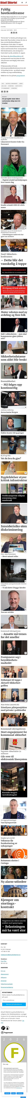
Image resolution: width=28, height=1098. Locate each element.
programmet (21, 75)
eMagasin (4, 977)
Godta (13, 1093)
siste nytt (18, 86)
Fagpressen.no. (19, 1087)
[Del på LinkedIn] (14, 33)
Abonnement (5, 974)
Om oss (3, 971)
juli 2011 (4, 86)
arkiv (21, 83)
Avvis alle (7, 1093)
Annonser (3, 981)
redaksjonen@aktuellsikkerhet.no (10, 955)
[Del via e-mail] (16, 33)
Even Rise (3, 961)
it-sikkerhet (6, 88)
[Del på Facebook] (11, 33)
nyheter (11, 86)
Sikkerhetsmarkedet (7, 984)
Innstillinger (23, 1097)
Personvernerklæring (7, 987)
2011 (3, 83)
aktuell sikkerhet (11, 83)
